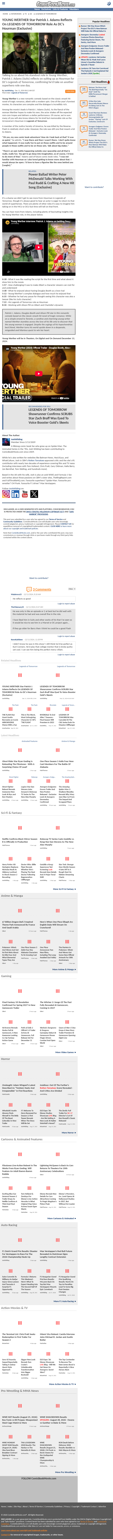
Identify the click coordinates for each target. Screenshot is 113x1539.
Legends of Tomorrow (19, 93)
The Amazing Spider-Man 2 (69, 777)
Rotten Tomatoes (36, 460)
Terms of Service (56, 519)
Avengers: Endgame (49, 777)
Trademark (85, 1507)
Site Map (17, 1507)
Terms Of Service (36, 1507)
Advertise (102, 1507)
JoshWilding (9, 91)
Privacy (67, 1507)
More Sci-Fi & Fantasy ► (65, 889)
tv (26, 14)
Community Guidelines (12, 522)
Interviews (16, 14)
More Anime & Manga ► (64, 969)
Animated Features (29, 741)
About (25, 1507)
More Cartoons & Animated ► (62, 1218)
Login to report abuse (66, 604)
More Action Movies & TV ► (63, 1384)
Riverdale (53, 705)
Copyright (75, 1507)
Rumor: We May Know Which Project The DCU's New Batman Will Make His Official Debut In (94, 28)
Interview (70, 91)
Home (5, 14)
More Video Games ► (66, 1052)
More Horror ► (69, 1133)
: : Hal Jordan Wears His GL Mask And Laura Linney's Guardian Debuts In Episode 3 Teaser (93, 61)
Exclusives (46, 9)
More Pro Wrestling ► (66, 1472)
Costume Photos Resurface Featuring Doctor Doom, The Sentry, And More (93, 38)
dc (31, 14)
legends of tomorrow (45, 14)
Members (74, 9)
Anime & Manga (68, 741)
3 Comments (42, 589)
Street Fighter (14, 777)
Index (10, 1507)
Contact (93, 1507)
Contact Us (5, 1535)
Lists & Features (60, 9)
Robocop (34, 777)
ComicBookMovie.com (21, 533)
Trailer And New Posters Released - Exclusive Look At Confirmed (95, 50)
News (37, 9)
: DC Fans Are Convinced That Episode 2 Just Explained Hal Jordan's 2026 (94, 71)
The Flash (15, 705)
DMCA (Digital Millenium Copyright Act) (45, 512)
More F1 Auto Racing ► (65, 1301)
